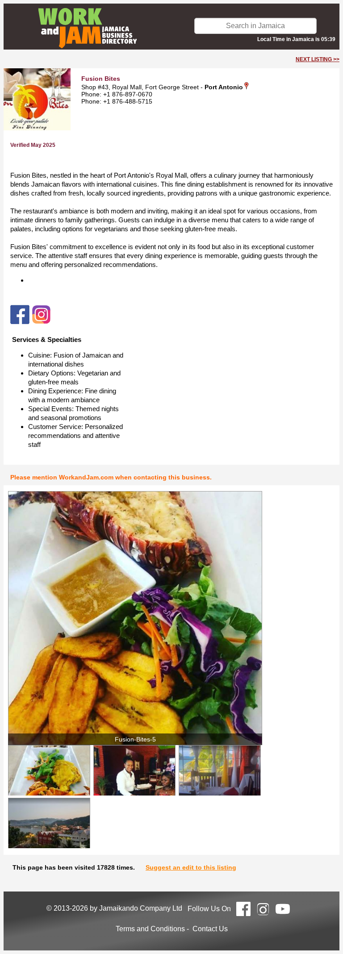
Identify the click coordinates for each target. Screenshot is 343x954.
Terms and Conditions (150, 929)
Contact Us (210, 929)
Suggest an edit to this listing (191, 867)
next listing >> (317, 59)
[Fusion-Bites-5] (135, 618)
